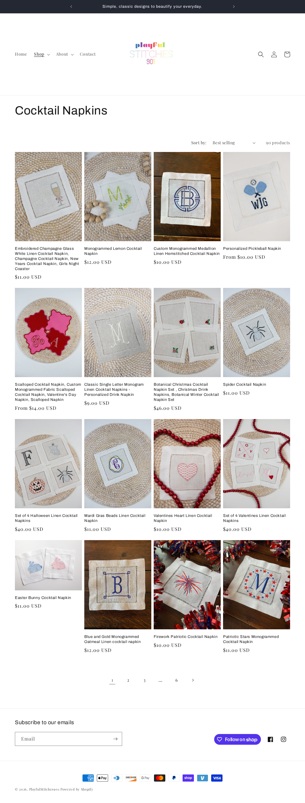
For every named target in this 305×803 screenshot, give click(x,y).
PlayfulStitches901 (44, 789)
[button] (41, 54)
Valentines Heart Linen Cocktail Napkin (183, 518)
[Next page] (192, 680)
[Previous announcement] (71, 6)
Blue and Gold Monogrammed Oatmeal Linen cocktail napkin (112, 639)
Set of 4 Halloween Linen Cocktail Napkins (46, 518)
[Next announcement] (233, 6)
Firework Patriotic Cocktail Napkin (185, 637)
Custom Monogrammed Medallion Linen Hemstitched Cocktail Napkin (187, 251)
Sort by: (199, 142)
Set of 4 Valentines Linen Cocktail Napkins (254, 518)
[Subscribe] (115, 739)
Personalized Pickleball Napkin (252, 249)
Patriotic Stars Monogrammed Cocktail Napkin (251, 639)
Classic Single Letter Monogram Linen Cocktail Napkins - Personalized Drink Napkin (114, 389)
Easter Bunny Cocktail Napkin (43, 598)
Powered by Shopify (77, 789)
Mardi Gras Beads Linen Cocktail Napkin (115, 518)
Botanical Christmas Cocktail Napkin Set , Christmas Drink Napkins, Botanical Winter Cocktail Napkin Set (186, 392)
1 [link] (112, 680)
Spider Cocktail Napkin (244, 384)
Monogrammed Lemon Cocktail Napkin (113, 251)
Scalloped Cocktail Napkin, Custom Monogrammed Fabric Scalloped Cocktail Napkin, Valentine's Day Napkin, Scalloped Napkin (48, 392)
